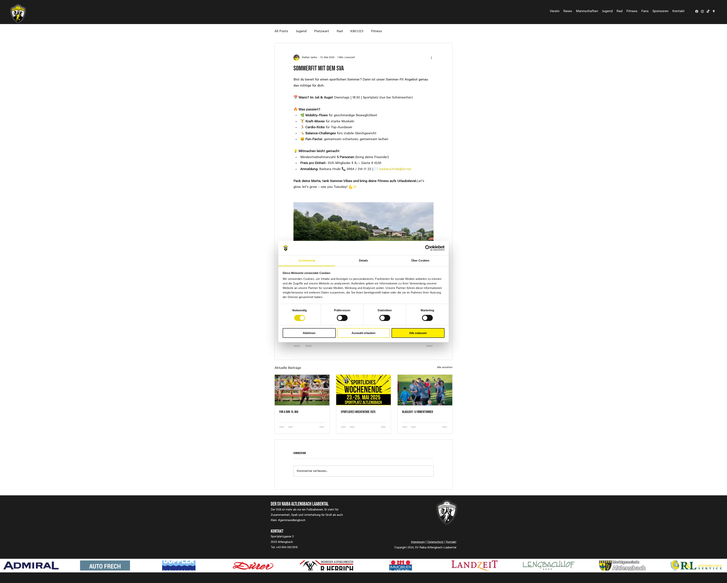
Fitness (376, 31)
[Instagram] (702, 11)
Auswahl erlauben (363, 333)
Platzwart (321, 31)
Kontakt (451, 542)
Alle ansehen (444, 367)
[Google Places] (714, 11)
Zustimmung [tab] (306, 260)
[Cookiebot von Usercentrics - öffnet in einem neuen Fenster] (428, 248)
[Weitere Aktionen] (431, 57)
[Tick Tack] (708, 11)
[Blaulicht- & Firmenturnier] (425, 390)
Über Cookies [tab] (420, 260)
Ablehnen (309, 333)
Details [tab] (363, 260)
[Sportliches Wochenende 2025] (363, 390)
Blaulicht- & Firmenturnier (417, 412)
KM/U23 (356, 31)
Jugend (301, 31)
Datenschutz (435, 542)
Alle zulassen (418, 333)
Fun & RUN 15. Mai (288, 412)
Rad (340, 31)
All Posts (281, 31)
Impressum (418, 542)
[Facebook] (697, 11)
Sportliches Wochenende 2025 (358, 412)
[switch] (342, 318)
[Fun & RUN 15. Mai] (302, 390)
